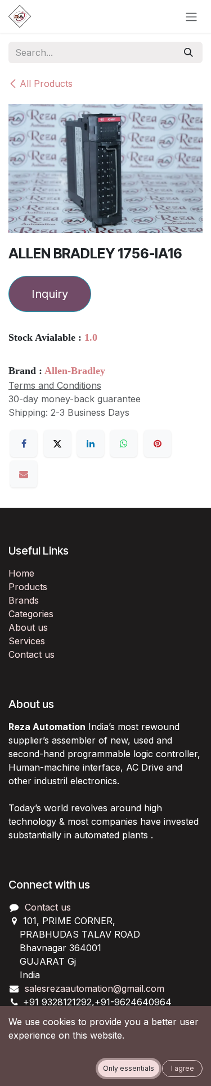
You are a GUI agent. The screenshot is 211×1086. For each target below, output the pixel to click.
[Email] (23, 473)
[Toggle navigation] (191, 16)
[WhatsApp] (123, 443)
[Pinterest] (157, 443)
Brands (23, 600)
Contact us (31, 654)
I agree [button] (182, 1068)
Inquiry (50, 294)
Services (26, 641)
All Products (46, 83)
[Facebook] (23, 443)
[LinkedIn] (90, 443)
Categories (30, 613)
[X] (57, 443)
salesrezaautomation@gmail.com (94, 988)
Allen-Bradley (74, 370)
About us (28, 627)
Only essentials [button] (128, 1068)
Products (27, 586)
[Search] (188, 52)
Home (21, 573)
